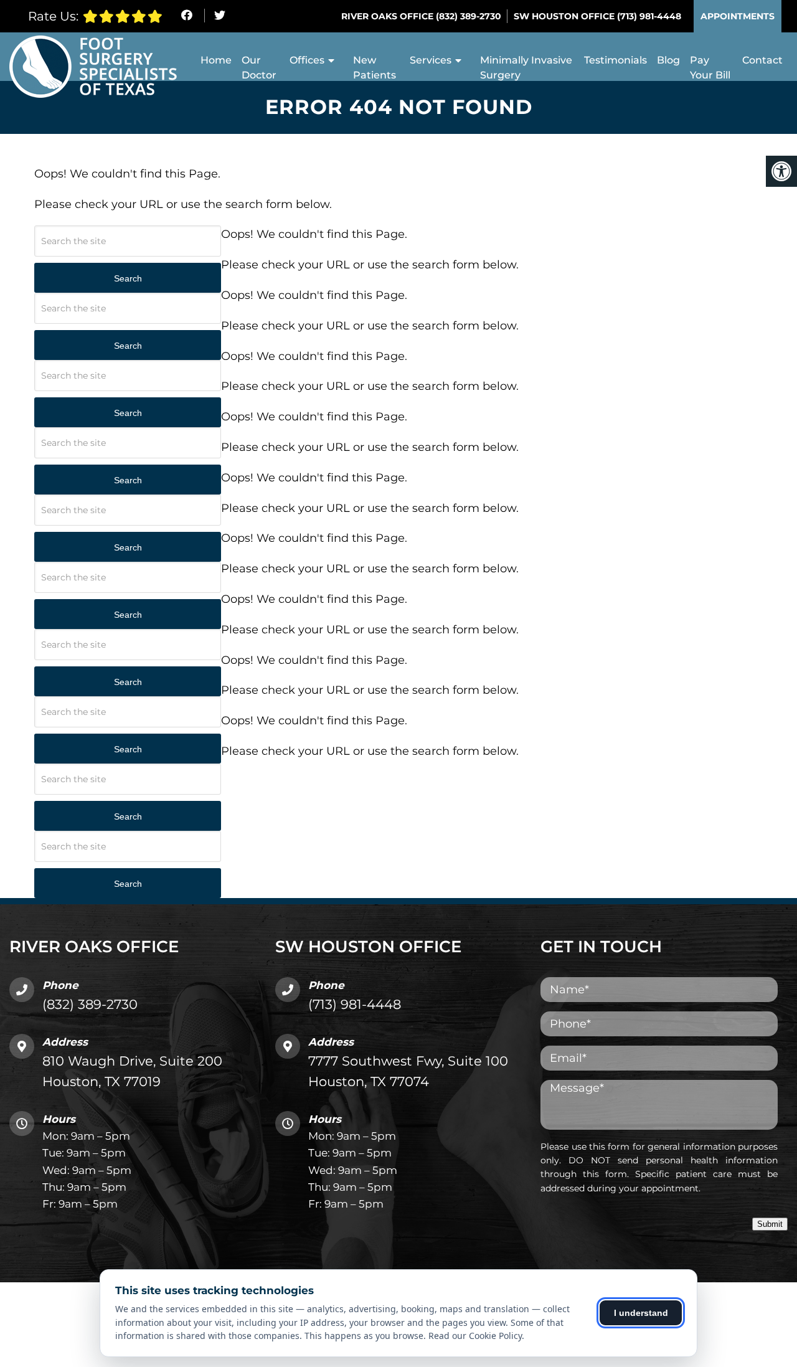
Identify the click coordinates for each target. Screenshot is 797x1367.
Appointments (737, 16)
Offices (307, 60)
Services (430, 60)
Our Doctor (259, 67)
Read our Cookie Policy (475, 1335)
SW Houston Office (565, 16)
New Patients (374, 67)
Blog (668, 60)
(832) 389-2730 (468, 16)
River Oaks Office (388, 16)
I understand (641, 1313)
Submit (770, 1224)
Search (128, 278)
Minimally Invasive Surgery (526, 67)
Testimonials (615, 60)
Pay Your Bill (710, 67)
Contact (762, 60)
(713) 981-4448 (649, 16)
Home (216, 60)
